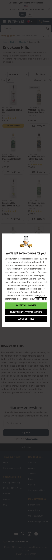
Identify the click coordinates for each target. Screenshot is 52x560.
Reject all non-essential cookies (26, 312)
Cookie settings (26, 318)
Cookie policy (41, 299)
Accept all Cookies (26, 305)
